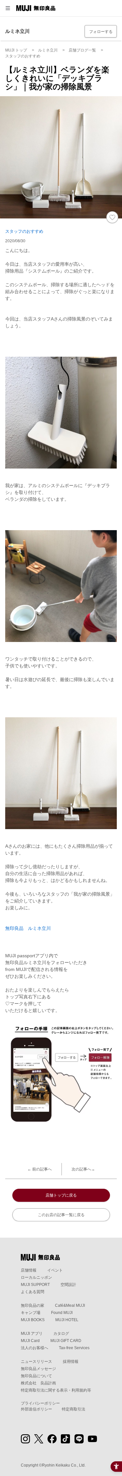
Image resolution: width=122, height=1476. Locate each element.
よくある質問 (32, 1292)
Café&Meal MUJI (70, 1305)
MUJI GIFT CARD (65, 1340)
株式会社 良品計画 (38, 1383)
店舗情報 (28, 1270)
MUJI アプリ (32, 1333)
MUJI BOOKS (33, 1320)
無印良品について (36, 1376)
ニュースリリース (36, 1361)
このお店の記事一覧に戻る (61, 1215)
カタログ (61, 1333)
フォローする (101, 31)
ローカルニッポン (36, 1277)
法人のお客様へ (34, 1348)
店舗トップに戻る (61, 1195)
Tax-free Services (74, 1348)
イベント (55, 1270)
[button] (8, 8)
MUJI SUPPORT (35, 1284)
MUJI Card (30, 1340)
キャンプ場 (30, 1312)
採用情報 (70, 1361)
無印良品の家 (32, 1305)
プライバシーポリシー (40, 1403)
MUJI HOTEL (66, 1320)
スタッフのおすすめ (24, 231)
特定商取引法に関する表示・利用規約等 (56, 1390)
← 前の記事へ (39, 1169)
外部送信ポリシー (36, 1409)
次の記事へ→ (83, 1169)
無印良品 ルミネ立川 (28, 928)
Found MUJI (62, 1312)
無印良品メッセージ (38, 1368)
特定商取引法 (73, 1409)
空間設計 (68, 1284)
